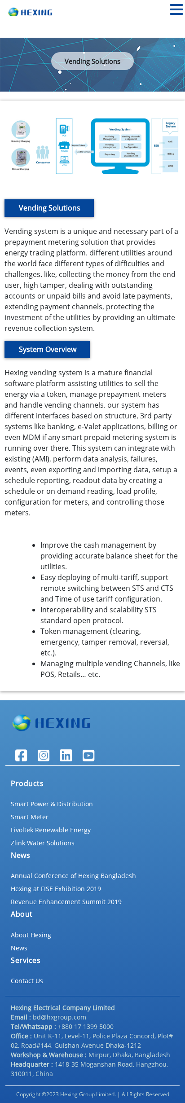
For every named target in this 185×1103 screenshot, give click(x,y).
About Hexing (31, 935)
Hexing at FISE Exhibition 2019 (56, 888)
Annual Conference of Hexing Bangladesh (73, 875)
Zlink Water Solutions (43, 843)
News (19, 948)
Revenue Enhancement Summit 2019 (66, 901)
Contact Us (27, 980)
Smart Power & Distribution (52, 804)
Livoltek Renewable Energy (51, 830)
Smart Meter (29, 817)
